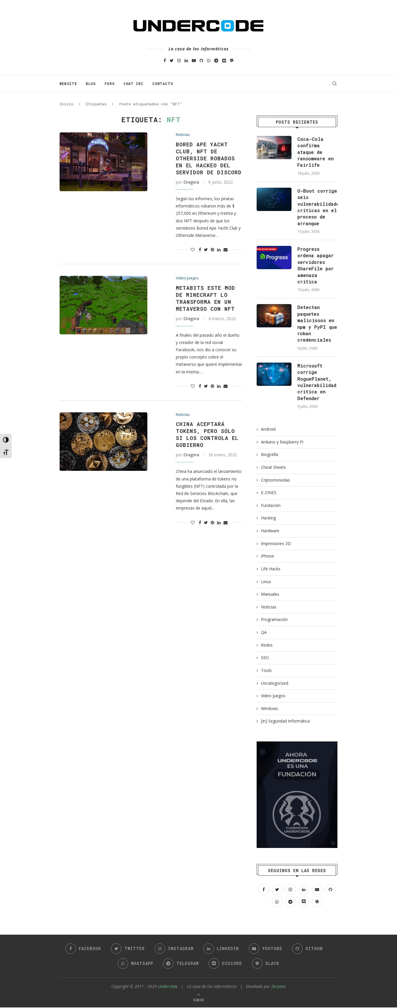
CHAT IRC (134, 83)
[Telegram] (216, 60)
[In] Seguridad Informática (285, 721)
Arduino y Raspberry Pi (282, 442)
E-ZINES (268, 492)
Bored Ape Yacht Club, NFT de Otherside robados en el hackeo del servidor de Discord (209, 158)
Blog (91, 83)
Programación (274, 619)
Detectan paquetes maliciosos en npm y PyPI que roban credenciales (317, 323)
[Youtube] (194, 60)
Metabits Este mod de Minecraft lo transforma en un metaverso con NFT (205, 298)
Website (68, 83)
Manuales (270, 594)
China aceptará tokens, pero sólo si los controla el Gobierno (207, 434)
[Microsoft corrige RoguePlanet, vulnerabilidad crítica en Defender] (274, 374)
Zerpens (278, 986)
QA (264, 632)
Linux (266, 581)
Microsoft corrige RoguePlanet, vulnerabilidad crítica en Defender (316, 382)
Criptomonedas (275, 480)
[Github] (201, 60)
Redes (267, 645)
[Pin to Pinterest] (212, 249)
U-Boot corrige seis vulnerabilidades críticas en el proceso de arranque (317, 207)
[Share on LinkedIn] (219, 249)
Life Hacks (270, 569)
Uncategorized (274, 683)
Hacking (268, 518)
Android (268, 429)
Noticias (183, 134)
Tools (266, 670)
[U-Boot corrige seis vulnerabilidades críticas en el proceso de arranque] (274, 199)
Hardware (270, 530)
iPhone (267, 556)
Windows (269, 708)
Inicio (66, 104)
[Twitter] (172, 60)
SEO (265, 657)
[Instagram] (179, 60)
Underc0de (168, 986)
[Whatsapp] (208, 60)
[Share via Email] (225, 249)
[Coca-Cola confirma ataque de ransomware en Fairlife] (274, 147)
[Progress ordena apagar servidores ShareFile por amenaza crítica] (274, 257)
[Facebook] (165, 60)
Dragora (191, 182)
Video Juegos (187, 278)
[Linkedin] (186, 60)
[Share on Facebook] (200, 249)
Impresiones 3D (276, 543)
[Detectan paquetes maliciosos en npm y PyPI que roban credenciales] (274, 315)
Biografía (269, 454)
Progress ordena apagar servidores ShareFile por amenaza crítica (315, 265)
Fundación (270, 505)
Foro (110, 83)
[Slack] (232, 60)
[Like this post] (193, 249)
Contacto (162, 83)
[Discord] (224, 60)
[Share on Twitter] (206, 249)
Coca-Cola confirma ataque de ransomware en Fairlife (315, 152)
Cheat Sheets (273, 467)
